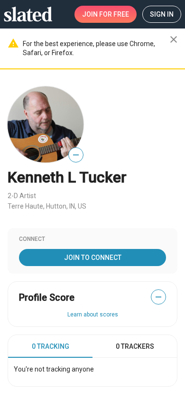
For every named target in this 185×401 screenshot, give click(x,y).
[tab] (50, 346)
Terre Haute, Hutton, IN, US (47, 206)
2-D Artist (22, 196)
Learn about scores (92, 314)
